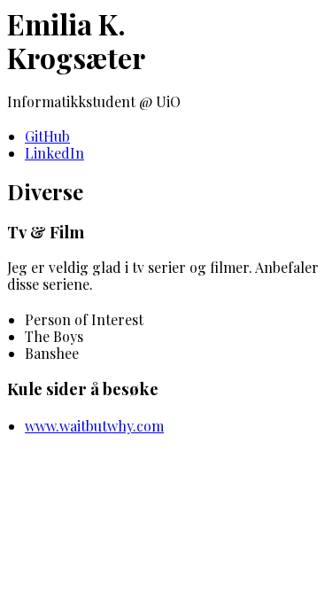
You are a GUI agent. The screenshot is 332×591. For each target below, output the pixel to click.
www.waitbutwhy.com (94, 425)
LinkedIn (54, 153)
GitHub (47, 136)
